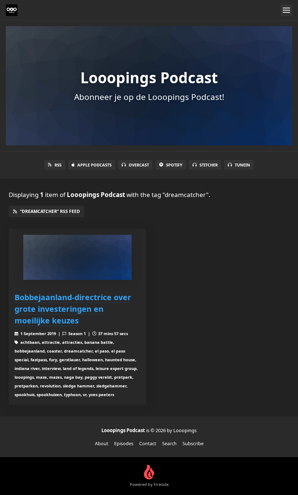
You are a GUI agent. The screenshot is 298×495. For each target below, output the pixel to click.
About (101, 443)
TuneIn (242, 165)
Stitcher (209, 165)
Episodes (123, 443)
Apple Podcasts (94, 165)
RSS (58, 165)
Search (169, 443)
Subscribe (193, 443)
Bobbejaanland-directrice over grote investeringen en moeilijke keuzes (73, 309)
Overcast (139, 165)
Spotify (174, 165)
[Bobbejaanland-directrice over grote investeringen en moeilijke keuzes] (77, 257)
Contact (147, 443)
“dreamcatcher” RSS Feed (50, 211)
